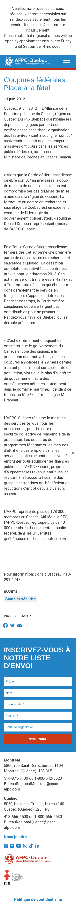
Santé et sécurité (20, 599)
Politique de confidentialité (38, 899)
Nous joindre (15, 836)
